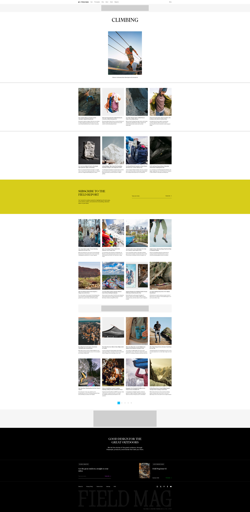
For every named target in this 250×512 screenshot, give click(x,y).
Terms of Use (100, 486)
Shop (103, 2)
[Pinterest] (164, 486)
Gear (91, 2)
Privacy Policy (89, 486)
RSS (115, 486)
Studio (111, 2)
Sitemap (108, 486)
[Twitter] (160, 486)
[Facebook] (167, 486)
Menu (170, 2)
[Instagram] (157, 486)
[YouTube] (171, 486)
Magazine (117, 2)
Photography (97, 2)
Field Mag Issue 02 (159, 469)
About (107, 2)
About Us (80, 486)
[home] (83, 2)
